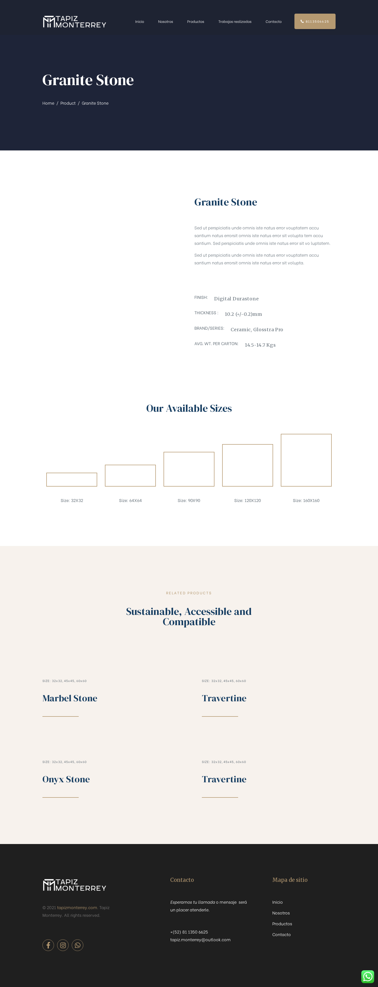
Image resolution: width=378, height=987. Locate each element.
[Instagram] (63, 945)
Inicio (139, 21)
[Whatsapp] (77, 945)
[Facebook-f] (48, 945)
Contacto (274, 21)
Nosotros (165, 21)
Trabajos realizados (234, 21)
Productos (195, 21)
